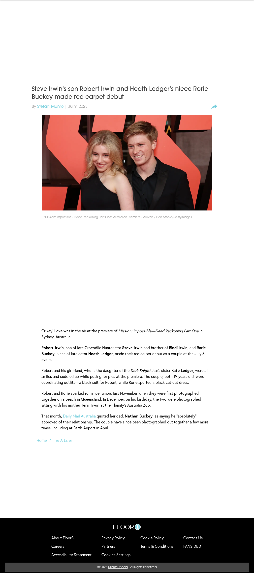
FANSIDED (192, 546)
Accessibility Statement (71, 554)
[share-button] (214, 107)
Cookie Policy (152, 537)
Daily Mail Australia (79, 415)
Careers (57, 546)
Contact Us (193, 537)
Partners (108, 546)
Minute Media (118, 567)
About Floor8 (62, 537)
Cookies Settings (115, 554)
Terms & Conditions (156, 546)
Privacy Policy (113, 537)
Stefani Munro (50, 107)
